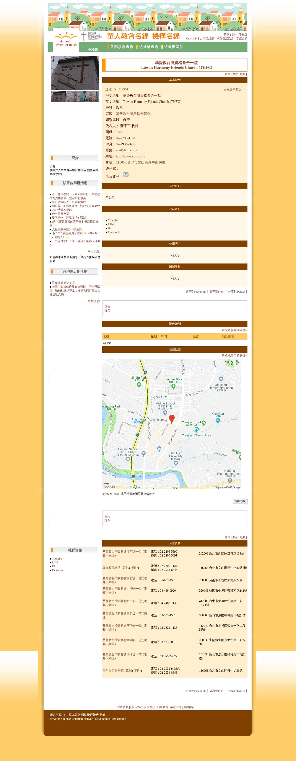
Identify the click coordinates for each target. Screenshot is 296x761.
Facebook (57, 570)
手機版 (243, 34)
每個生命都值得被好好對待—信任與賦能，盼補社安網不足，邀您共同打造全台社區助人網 (75, 290)
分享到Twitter (236, 291)
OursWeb (191, 38)
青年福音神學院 (113, 670)
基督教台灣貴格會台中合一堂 (122, 601)
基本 (227, 74)
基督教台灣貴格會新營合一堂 (122, 578)
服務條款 (149, 707)
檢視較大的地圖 (110, 494)
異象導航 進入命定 (63, 282)
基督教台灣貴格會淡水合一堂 (122, 654)
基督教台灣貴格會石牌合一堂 (122, 625)
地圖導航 (240, 501)
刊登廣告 (162, 707)
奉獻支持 (241, 38)
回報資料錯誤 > (233, 89)
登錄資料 (122, 707)
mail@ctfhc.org (126, 150)
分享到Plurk (217, 291)
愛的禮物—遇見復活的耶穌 (69, 217)
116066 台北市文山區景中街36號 (140, 162)
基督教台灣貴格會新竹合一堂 (122, 613)
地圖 (243, 74)
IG (53, 566)
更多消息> (94, 251)
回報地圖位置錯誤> (234, 355)
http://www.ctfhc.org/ (130, 156)
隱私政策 (136, 707)
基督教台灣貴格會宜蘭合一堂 (122, 640)
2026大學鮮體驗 (62, 209)
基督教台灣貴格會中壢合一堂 (122, 588)
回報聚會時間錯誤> (234, 330)
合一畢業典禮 (60, 213)
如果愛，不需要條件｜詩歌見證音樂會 (76, 206)
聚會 (235, 74)
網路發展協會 (225, 38)
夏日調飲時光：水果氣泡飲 (69, 202)
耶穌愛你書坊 (111, 568)
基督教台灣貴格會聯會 (133, 114)
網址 (112, 555)
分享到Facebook (196, 291)
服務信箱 (189, 707)
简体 (234, 34)
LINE (55, 562)
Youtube (57, 558)
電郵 (126, 568)
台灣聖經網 (207, 38)
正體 (226, 34)
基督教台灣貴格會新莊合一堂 (122, 551)
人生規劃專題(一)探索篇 (67, 229)
